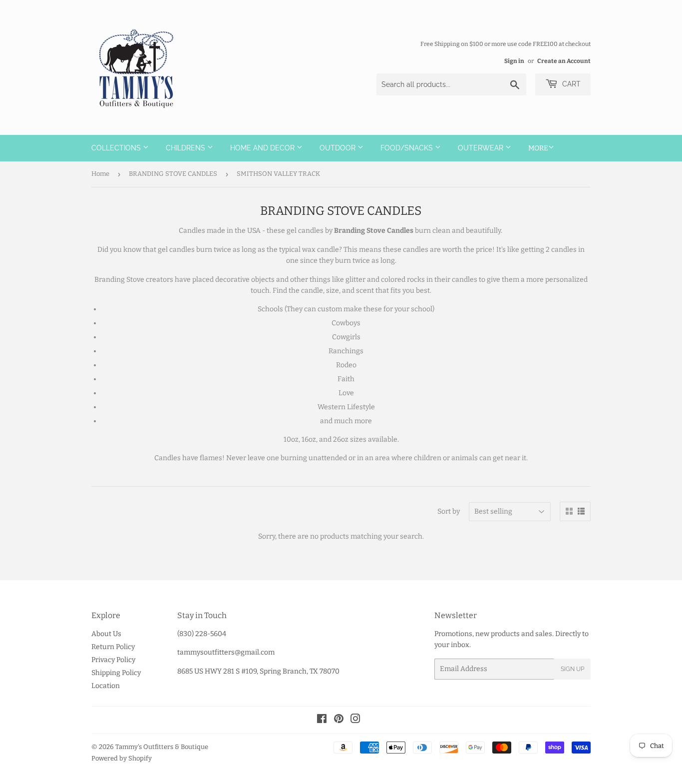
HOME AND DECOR (263, 148)
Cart (570, 84)
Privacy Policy (113, 660)
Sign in (514, 60)
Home (100, 173)
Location (105, 686)
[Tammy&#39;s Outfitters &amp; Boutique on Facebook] (322, 720)
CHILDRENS (186, 148)
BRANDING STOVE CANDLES (173, 173)
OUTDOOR (338, 148)
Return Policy (113, 647)
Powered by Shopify (121, 758)
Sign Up (572, 669)
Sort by (448, 511)
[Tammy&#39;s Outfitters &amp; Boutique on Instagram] (355, 720)
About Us (106, 634)
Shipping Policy (116, 673)
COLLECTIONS (117, 148)
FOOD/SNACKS (407, 148)
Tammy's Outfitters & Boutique (161, 747)
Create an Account (564, 60)
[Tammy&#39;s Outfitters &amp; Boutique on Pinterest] (339, 720)
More (538, 148)
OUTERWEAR (481, 148)
